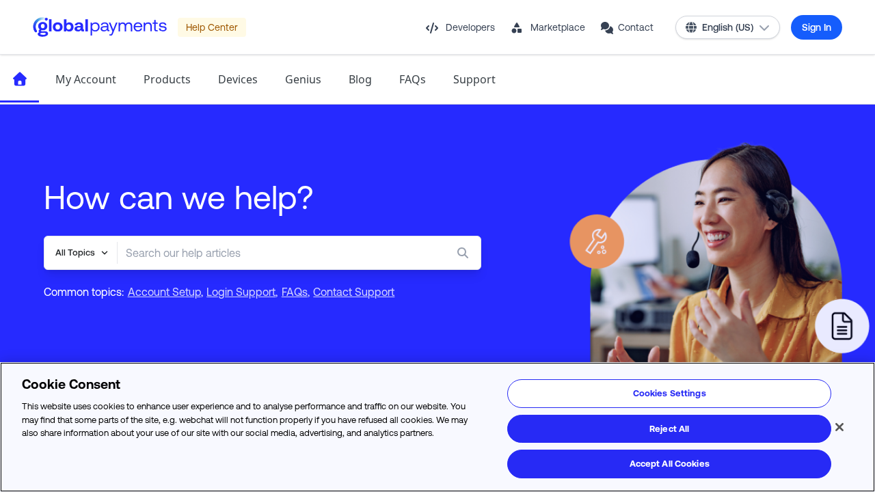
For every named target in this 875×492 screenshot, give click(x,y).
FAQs (412, 79)
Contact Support (353, 292)
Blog (360, 79)
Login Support (240, 292)
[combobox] (272, 252)
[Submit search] (465, 252)
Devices (238, 79)
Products (167, 79)
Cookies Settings (669, 393)
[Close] (839, 427)
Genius (303, 79)
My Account (85, 79)
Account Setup (164, 292)
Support (474, 79)
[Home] (19, 79)
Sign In (816, 27)
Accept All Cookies (670, 464)
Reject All (669, 429)
